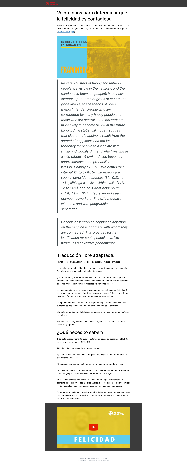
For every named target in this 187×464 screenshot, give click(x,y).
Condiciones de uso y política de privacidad (91, 458)
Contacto (105, 458)
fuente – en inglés (66, 32)
